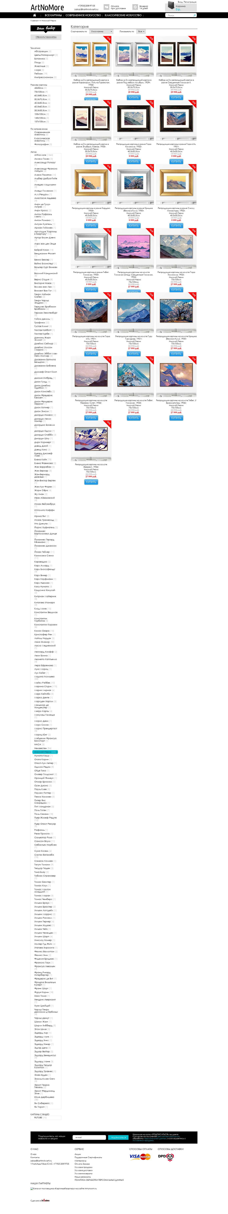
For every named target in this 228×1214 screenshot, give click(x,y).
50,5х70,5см (42, 99)
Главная (34, 20)
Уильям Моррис (44, 914)
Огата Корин (43, 759)
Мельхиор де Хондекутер (42, 706)
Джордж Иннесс (45, 415)
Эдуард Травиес (45, 1071)
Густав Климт (43, 326)
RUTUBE (40, 1117)
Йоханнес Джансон (45, 547)
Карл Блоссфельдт (44, 570)
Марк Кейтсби (44, 693)
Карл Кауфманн (45, 579)
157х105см (41, 121)
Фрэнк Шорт (43, 988)
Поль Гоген (42, 810)
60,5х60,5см (42, 106)
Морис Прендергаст (45, 729)
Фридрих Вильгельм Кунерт (45, 983)
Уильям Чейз (42, 929)
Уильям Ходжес (44, 925)
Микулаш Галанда (44, 716)
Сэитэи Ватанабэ (44, 856)
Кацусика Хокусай (44, 591)
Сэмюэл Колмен (45, 861)
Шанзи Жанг (43, 1021)
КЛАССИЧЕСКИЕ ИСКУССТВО (123, 15)
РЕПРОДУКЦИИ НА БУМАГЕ (99, 21)
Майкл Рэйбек (44, 682)
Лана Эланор (44, 642)
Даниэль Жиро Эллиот (42, 338)
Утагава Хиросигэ (46, 947)
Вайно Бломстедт (45, 263)
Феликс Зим (42, 955)
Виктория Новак (44, 283)
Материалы (80, 1160)
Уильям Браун (43, 902)
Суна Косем (43, 851)
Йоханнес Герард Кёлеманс (44, 540)
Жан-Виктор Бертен (45, 481)
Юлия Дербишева (44, 1098)
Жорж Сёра (42, 490)
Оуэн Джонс (43, 785)
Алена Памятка (45, 174)
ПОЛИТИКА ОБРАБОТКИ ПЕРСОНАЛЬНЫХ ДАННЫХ (99, 1180)
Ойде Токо (42, 770)
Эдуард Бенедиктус (45, 1056)
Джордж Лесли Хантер (42, 420)
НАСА (39, 744)
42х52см (40, 88)
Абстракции (42, 51)
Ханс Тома (42, 995)
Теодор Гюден (44, 868)
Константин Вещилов (45, 613)
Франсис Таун (44, 962)
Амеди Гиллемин (45, 190)
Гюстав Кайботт (44, 330)
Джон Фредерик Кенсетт (43, 396)
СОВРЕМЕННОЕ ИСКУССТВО (83, 15)
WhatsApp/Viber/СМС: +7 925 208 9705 (50, 1163)
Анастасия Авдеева (45, 199)
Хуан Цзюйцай (44, 1005)
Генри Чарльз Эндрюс (41, 301)
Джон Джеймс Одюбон (42, 386)
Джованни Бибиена (45, 366)
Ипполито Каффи (44, 511)
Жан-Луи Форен (45, 486)
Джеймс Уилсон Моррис (43, 348)
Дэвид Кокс (42, 449)
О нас (34, 1154)
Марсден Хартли (45, 701)
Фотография (43, 144)
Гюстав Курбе (43, 333)
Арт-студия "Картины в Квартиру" (45, 232)
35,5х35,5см (42, 110)
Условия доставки (83, 1170)
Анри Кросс (42, 210)
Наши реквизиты (83, 1176)
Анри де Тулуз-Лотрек (42, 205)
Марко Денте (43, 697)
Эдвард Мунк (43, 1036)
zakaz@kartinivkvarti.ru (86, 9)
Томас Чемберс (45, 899)
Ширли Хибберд (45, 1025)
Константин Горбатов (41, 619)
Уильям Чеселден (45, 932)
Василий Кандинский (46, 274)
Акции (78, 1154)
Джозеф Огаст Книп (45, 373)
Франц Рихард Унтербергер (43, 973)
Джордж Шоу (43, 438)
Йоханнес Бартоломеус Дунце (45, 533)
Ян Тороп (41, 1106)
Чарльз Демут (43, 1018)
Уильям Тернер (44, 921)
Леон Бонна (42, 655)
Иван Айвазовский (44, 499)
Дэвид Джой (42, 445)
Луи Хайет (41, 672)
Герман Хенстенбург (45, 314)
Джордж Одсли (44, 431)
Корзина (180, 6)
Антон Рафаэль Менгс (43, 215)
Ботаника (41, 58)
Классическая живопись (42, 139)
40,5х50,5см (42, 103)
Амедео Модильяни (45, 185)
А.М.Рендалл (43, 194)
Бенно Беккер (43, 259)
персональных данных (155, 1138)
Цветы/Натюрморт (46, 55)
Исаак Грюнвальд (45, 520)
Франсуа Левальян (44, 967)
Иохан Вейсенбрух (44, 505)
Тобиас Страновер (45, 877)
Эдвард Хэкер (44, 1044)
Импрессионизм (45, 77)
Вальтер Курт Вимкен (45, 268)
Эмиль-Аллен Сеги (44, 1080)
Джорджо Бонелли (44, 426)
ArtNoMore (43, 155)
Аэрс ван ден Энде (45, 244)
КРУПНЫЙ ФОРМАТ (131, 21)
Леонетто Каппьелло (45, 660)
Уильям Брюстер (45, 906)
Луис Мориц (43, 669)
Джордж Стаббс (45, 434)
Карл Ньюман (43, 582)
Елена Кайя (42, 459)
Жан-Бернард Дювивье (42, 475)
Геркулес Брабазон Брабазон (45, 307)
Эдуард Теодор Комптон (43, 1066)
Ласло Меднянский (45, 646)
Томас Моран (44, 895)
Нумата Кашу (43, 755)
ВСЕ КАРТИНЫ (53, 15)
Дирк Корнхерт (44, 442)
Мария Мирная (44, 690)
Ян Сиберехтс (43, 1103)
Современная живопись (42, 133)
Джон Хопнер (43, 407)
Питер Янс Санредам (42, 801)
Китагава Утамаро (44, 603)
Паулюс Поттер (44, 792)
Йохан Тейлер (44, 552)
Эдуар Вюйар (43, 1051)
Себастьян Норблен (45, 846)
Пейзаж (40, 73)
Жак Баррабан (44, 466)
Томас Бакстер (44, 882)
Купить (134, 97)
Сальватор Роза (45, 837)
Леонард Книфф (45, 651)
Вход (180, 1)
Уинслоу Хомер (44, 940)
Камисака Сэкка (44, 556)
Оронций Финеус (45, 778)
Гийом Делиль (43, 319)
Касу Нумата (43, 586)
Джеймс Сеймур (45, 343)
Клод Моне (42, 608)
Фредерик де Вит (45, 978)
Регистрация (190, 1)
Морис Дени (43, 721)
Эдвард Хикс (43, 1040)
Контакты (35, 1157)
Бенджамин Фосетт (45, 254)
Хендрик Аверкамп (45, 1000)
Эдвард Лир (42, 1032)
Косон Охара (44, 630)
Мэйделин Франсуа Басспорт (45, 739)
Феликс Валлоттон (46, 951)
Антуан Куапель (44, 224)
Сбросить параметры (46, 37)
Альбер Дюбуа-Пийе (45, 179)
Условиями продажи (143, 1140)
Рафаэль (41, 830)
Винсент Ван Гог (45, 290)
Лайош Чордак (44, 638)
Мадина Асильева (44, 677)
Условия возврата (83, 1173)
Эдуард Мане (43, 1061)
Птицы (39, 62)
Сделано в (36, 1200)
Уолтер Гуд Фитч (44, 944)
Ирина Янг (41, 516)
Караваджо (42, 561)
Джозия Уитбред (45, 378)
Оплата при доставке (118, 7)
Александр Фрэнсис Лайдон (45, 169)
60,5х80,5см (42, 95)
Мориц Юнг (42, 734)
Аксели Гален (43, 158)
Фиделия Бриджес (46, 958)
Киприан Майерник (45, 597)
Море (39, 70)
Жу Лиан (40, 494)
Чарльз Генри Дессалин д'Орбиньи (46, 1012)
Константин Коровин (45, 625)
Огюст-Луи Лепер (45, 763)
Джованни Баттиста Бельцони (45, 360)
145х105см (41, 117)
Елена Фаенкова (45, 463)
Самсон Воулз (44, 841)
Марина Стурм (45, 686)
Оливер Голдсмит (45, 774)
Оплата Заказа (82, 1163)
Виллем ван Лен (44, 286)
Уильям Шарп (43, 936)
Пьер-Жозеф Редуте (45, 818)
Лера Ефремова (45, 665)
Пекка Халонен (44, 796)
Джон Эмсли (43, 411)
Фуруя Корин (43, 992)
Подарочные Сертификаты (88, 1157)
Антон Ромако (44, 220)
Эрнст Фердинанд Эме (44, 1092)
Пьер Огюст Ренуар (45, 825)
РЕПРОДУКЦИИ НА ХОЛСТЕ (61, 21)
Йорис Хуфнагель (46, 527)
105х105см (41, 114)
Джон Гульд (42, 381)
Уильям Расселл (44, 917)
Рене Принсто (43, 833)
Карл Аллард (43, 565)
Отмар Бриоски (44, 781)
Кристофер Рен (45, 634)
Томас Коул (42, 885)
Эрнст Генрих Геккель (41, 1086)
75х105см (41, 91)
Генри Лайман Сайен (42, 295)
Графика (41, 322)
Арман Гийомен (45, 227)
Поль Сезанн (43, 814)
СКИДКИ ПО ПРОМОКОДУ (101, 26)
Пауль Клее (42, 789)
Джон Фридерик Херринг (43, 402)
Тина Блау (41, 872)
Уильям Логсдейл (45, 910)
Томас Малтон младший (42, 890)
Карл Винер (42, 575)
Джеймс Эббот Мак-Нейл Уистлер (45, 354)
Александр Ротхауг (45, 163)
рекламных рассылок (168, 1136)
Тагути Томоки (44, 864)
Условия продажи (83, 1167)
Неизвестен (42, 748)
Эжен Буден (42, 1075)
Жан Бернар (43, 470)
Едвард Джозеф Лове (43, 454)
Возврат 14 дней (144, 7)
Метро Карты (43, 711)
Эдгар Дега (42, 1047)
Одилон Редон (44, 767)
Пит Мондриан (44, 806)
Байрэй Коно (44, 249)
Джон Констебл (44, 391)
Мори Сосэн (43, 724)
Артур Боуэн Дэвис (45, 238)
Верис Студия (43, 279)
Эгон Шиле (42, 1029)
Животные (41, 66)
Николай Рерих (45, 752)
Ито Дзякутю (42, 523)
